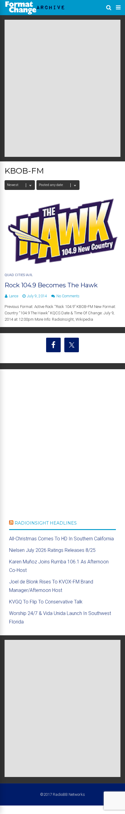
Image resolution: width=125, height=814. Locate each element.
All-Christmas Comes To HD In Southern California (61, 539)
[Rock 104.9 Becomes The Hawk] (62, 262)
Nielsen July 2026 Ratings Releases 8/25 (52, 550)
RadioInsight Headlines (46, 523)
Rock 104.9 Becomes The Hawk (51, 285)
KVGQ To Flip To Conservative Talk (46, 602)
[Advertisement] (62, 88)
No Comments (67, 296)
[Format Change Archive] (35, 13)
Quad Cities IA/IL (19, 275)
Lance (13, 296)
